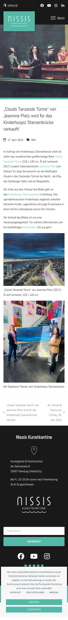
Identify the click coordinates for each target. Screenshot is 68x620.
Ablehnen (34, 602)
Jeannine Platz (47, 166)
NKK (33, 140)
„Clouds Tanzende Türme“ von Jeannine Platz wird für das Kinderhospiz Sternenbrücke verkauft (21, 412)
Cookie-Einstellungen (35, 592)
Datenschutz (15, 592)
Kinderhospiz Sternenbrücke (23, 194)
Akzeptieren (34, 609)
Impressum (53, 592)
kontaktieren (30, 227)
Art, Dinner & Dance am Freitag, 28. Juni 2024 (53, 412)
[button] (58, 18)
